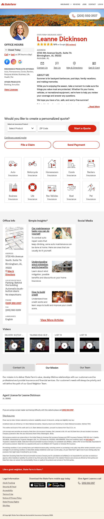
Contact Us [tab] (19, 367)
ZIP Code (44, 128)
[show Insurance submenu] (70, 4)
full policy (89, 439)
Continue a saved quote (15, 138)
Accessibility (8, 490)
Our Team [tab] (85, 367)
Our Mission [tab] (52, 368)
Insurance (65, 4)
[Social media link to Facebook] (7, 62)
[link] (9, 4)
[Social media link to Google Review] (20, 62)
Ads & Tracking (9, 483)
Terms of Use (8, 494)
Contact (92, 4)
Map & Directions (10, 273)
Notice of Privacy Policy (12, 498)
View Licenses (11, 90)
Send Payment (76, 145)
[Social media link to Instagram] (13, 62)
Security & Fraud (9, 487)
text (13, 54)
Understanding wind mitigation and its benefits (40, 264)
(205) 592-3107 (13, 303)
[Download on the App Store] (37, 485)
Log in (100, 4)
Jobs (84, 4)
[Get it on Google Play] (56, 485)
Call (6, 54)
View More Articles (52, 320)
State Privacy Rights (11, 502)
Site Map (6, 506)
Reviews (76, 4)
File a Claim (28, 145)
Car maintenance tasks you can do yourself (41, 231)
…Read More (94, 107)
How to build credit (38, 293)
